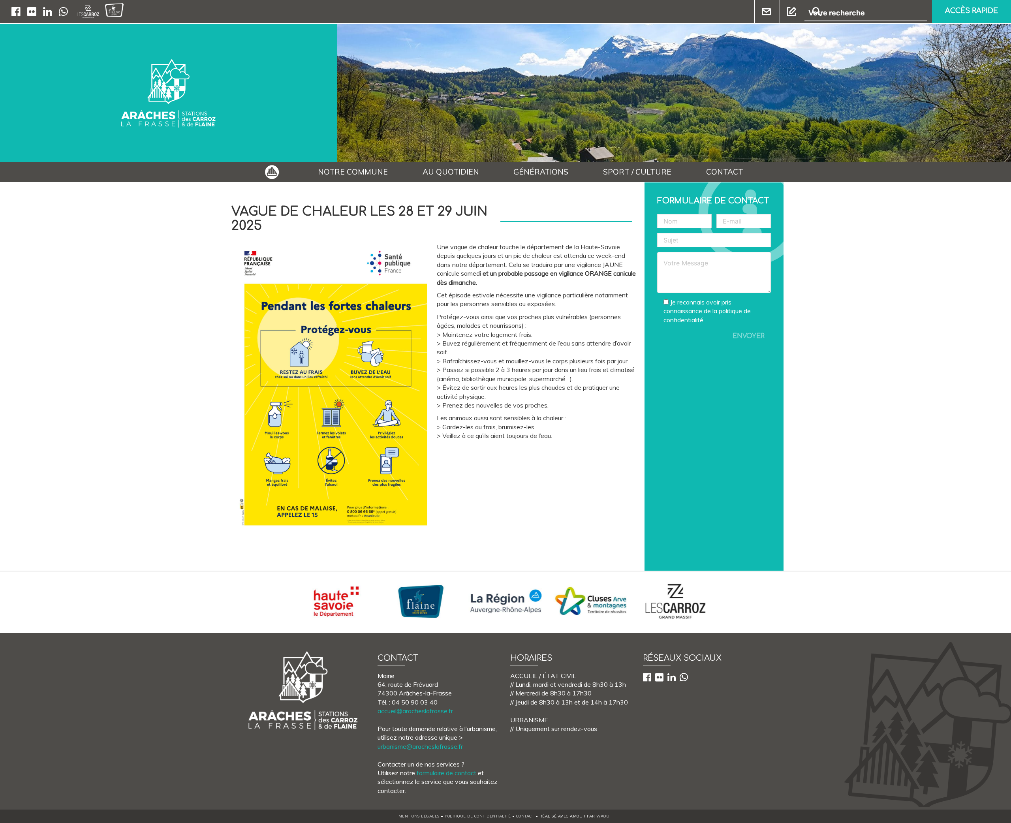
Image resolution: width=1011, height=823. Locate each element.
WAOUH (604, 816)
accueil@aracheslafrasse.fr (415, 711)
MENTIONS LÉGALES (419, 816)
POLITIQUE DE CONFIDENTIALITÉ (478, 816)
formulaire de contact (446, 773)
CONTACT (724, 172)
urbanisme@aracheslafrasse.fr (420, 746)
